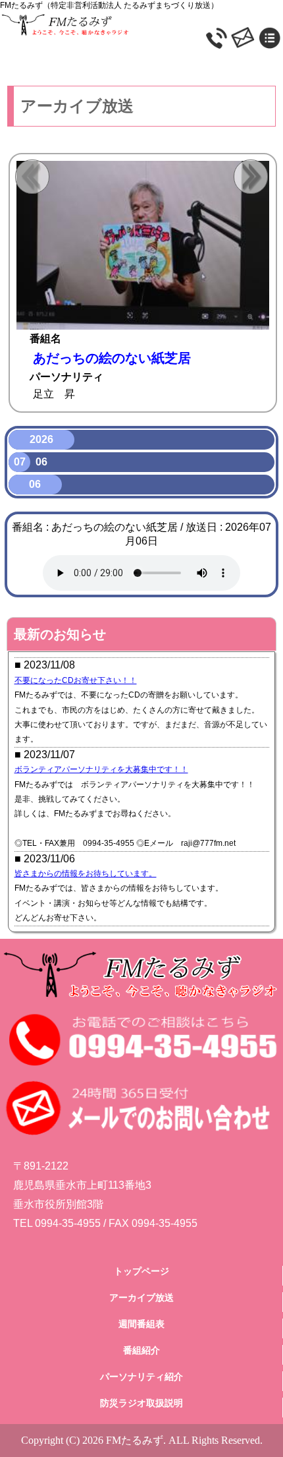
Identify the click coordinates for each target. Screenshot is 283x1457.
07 (20, 461)
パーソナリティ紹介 (141, 1376)
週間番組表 (141, 1324)
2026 (41, 439)
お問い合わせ (268, 21)
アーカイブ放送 (141, 1297)
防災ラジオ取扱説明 (141, 1403)
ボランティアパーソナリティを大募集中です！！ (101, 769)
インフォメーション (209, 21)
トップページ (141, 1271)
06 (41, 461)
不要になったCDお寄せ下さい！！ (75, 680)
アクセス (238, 21)
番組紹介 (141, 1350)
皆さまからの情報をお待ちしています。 (85, 873)
